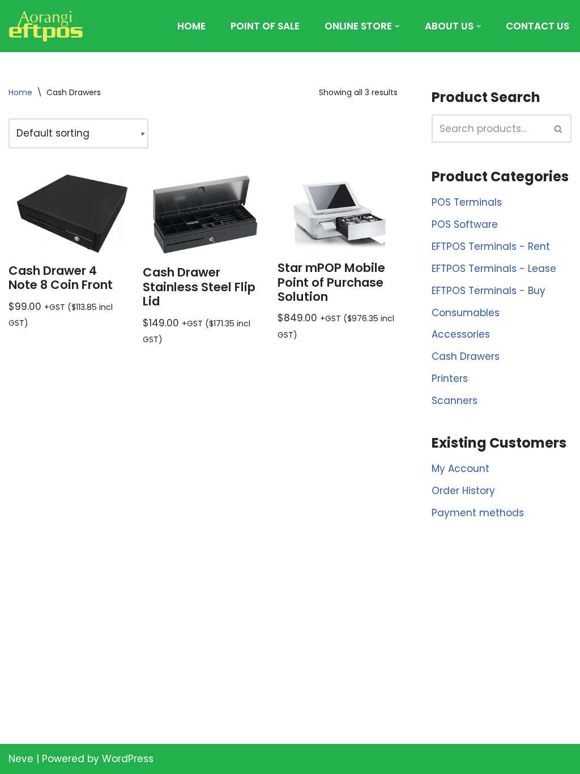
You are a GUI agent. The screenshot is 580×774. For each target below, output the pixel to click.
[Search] (559, 128)
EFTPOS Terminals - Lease (494, 268)
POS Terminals (467, 202)
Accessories (461, 334)
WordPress (127, 759)
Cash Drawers (466, 356)
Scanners (454, 400)
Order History (463, 490)
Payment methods (478, 513)
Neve (20, 759)
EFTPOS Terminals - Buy (488, 290)
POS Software (465, 224)
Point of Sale (265, 26)
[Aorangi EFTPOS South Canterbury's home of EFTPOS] (45, 26)
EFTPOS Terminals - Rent (491, 246)
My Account (460, 468)
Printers (450, 378)
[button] (397, 26)
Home (191, 26)
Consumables (466, 313)
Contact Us (537, 26)
